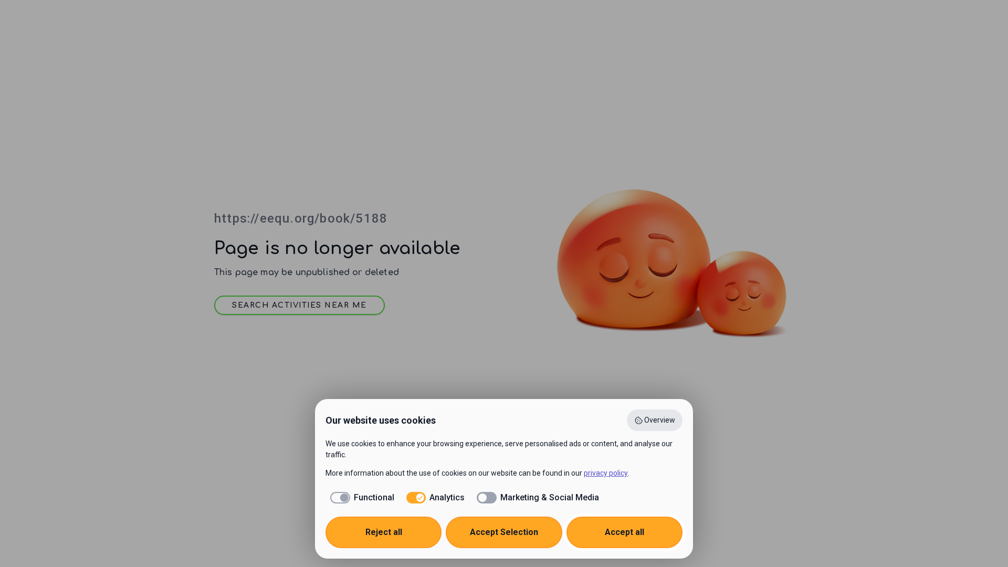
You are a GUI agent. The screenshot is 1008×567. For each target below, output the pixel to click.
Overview (659, 420)
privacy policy (606, 473)
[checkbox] (360, 497)
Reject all (383, 532)
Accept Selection (504, 532)
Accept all (624, 532)
